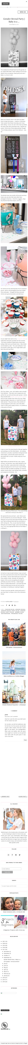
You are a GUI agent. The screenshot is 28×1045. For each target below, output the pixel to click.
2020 (3, 943)
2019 (3, 945)
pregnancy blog (17, 613)
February (6, 973)
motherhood (5, 613)
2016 (3, 977)
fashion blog (9, 609)
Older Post (22, 796)
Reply (25, 740)
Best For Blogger (24, 1043)
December (6, 951)
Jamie (6, 714)
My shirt (10, 446)
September (7, 957)
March (5, 971)
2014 (3, 981)
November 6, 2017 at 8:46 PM (11, 716)
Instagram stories (21, 339)
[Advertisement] (14, 779)
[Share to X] (9, 605)
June (5, 965)
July (5, 963)
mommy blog (19, 612)
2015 (3, 979)
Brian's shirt (17, 446)
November (6, 953)
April (5, 969)
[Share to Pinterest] (12, 605)
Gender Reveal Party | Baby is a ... (12, 959)
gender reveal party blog (10, 610)
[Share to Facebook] (6, 605)
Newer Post (6, 796)
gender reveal (20, 609)
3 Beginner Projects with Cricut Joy (14, 930)
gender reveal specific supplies (18, 396)
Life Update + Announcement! (11, 961)
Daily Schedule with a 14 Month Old (14, 912)
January (6, 975)
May (5, 967)
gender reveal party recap (13, 611)
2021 (3, 941)
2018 (3, 947)
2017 (3, 949)
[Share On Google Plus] (15, 605)
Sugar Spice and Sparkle (10, 1043)
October (6, 955)
